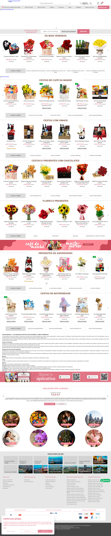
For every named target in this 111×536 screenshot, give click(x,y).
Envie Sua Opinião (49, 403)
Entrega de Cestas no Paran (94, 488)
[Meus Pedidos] (98, 3)
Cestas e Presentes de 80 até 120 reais (55, 71)
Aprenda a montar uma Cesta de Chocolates (76, 500)
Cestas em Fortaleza (22, 471)
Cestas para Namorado (95, 328)
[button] (54, 28)
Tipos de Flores (41, 7)
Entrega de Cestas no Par (93, 493)
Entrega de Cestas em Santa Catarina (96, 489)
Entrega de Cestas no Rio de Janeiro (95, 483)
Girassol (75, 236)
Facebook (11, 515)
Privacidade (5, 483)
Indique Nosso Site (7, 486)
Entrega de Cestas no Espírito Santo (95, 486)
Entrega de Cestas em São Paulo (95, 481)
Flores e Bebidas (75, 155)
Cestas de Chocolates (75, 288)
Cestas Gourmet (55, 155)
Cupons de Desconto (71, 483)
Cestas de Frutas (55, 115)
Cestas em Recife (69, 462)
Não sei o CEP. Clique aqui (69, 31)
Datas (69, 7)
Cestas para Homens (95, 195)
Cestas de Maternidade (55, 293)
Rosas (35, 236)
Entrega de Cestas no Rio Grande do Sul (96, 491)
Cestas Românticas (35, 195)
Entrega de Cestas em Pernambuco (95, 498)
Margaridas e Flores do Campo (95, 236)
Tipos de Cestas (29, 7)
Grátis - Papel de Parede (72, 504)
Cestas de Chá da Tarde (35, 115)
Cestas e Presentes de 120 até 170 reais (75, 71)
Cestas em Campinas (22, 461)
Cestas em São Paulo (9, 461)
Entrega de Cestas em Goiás (94, 501)
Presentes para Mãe (95, 155)
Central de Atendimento (50, 481)
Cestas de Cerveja (35, 155)
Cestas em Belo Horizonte (99, 471)
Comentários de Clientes (72, 502)
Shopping (78, 7)
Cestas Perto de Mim (55, 454)
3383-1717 (85, 3)
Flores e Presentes (55, 201)
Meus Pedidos (48, 484)
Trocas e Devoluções (49, 486)
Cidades (52, 7)
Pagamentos (5, 488)
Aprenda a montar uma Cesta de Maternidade (76, 497)
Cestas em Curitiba (55, 472)
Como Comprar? (48, 488)
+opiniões (61, 403)
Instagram (29, 515)
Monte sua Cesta (89, 7)
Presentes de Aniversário (55, 253)
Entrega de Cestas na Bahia (94, 499)
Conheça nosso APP (71, 484)
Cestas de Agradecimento (75, 115)
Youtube (20, 515)
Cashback (91, 3)
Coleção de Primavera (28, 481)
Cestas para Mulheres (75, 195)
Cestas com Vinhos (55, 120)
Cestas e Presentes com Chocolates (55, 160)
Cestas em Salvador (37, 461)
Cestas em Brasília (85, 472)
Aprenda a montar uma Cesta (73, 486)
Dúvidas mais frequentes (50, 479)
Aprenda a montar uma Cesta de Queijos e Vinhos (75, 492)
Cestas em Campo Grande (70, 471)
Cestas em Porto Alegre (84, 461)
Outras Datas (26, 479)
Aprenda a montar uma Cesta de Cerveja (75, 494)
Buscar (83, 31)
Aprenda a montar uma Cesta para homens (75, 489)
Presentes (61, 7)
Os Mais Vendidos (56, 35)
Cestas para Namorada (95, 115)
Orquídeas (55, 236)
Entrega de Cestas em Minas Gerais (95, 484)
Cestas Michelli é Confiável (8, 484)
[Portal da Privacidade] (53, 513)
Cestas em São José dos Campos (100, 461)
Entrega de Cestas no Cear (94, 496)
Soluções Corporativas (7, 481)
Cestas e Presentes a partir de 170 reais (95, 71)
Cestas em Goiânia (10, 472)
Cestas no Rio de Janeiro (54, 461)
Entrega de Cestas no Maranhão (94, 494)
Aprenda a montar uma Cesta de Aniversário (76, 495)
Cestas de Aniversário (55, 328)
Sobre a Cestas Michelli (8, 479)
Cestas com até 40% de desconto (73, 481)
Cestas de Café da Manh (55, 80)
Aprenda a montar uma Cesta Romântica (75, 488)
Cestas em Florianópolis (38, 471)
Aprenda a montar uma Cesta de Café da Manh (77, 499)
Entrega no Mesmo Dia (71, 479)
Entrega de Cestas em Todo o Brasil (95, 479)
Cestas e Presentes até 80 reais (35, 70)
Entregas (47, 483)
